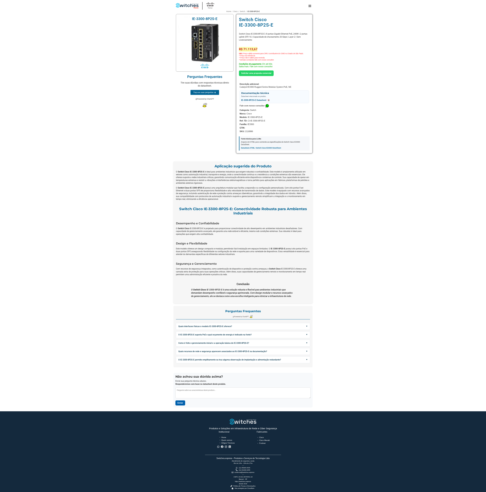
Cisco (235, 11)
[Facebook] (222, 447)
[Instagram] (226, 447)
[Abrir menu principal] (310, 6)
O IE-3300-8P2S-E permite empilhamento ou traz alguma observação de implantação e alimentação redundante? (229, 360)
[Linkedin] (230, 447)
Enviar (180, 403)
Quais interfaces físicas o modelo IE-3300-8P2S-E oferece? (205, 326)
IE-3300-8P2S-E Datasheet (254, 100)
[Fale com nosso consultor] (267, 106)
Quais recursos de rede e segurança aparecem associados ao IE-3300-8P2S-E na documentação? (222, 351)
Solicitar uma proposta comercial (256, 73)
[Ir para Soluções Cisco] (217, 6)
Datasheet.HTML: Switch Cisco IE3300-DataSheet (261, 148)
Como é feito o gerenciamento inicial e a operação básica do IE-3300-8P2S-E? (213, 343)
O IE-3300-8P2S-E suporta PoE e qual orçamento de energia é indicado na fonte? (215, 334)
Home (228, 11)
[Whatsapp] (218, 447)
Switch (242, 11)
